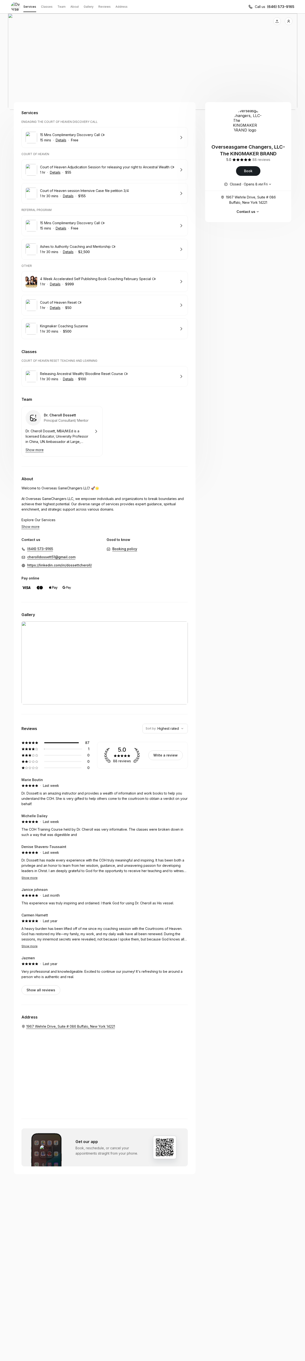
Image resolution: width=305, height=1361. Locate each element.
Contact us (246, 212)
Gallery (89, 6)
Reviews (104, 6)
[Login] (288, 21)
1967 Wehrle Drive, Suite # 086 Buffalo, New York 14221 (251, 199)
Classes (47, 6)
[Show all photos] (152, 61)
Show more (29, 878)
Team (61, 6)
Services (29, 6)
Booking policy (124, 549)
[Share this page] (277, 21)
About (74, 6)
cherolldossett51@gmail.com (51, 557)
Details (61, 140)
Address (121, 6)
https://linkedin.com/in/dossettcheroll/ (59, 565)
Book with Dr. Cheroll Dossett (62, 431)
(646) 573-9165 (280, 7)
